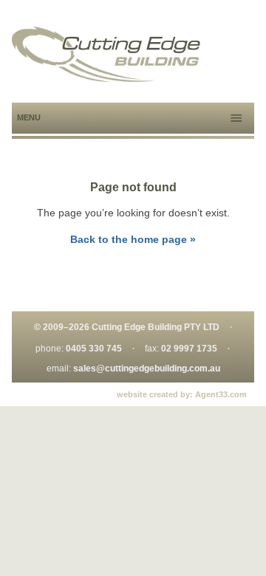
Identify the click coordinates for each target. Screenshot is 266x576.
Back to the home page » (133, 239)
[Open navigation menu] (236, 118)
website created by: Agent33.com (182, 394)
